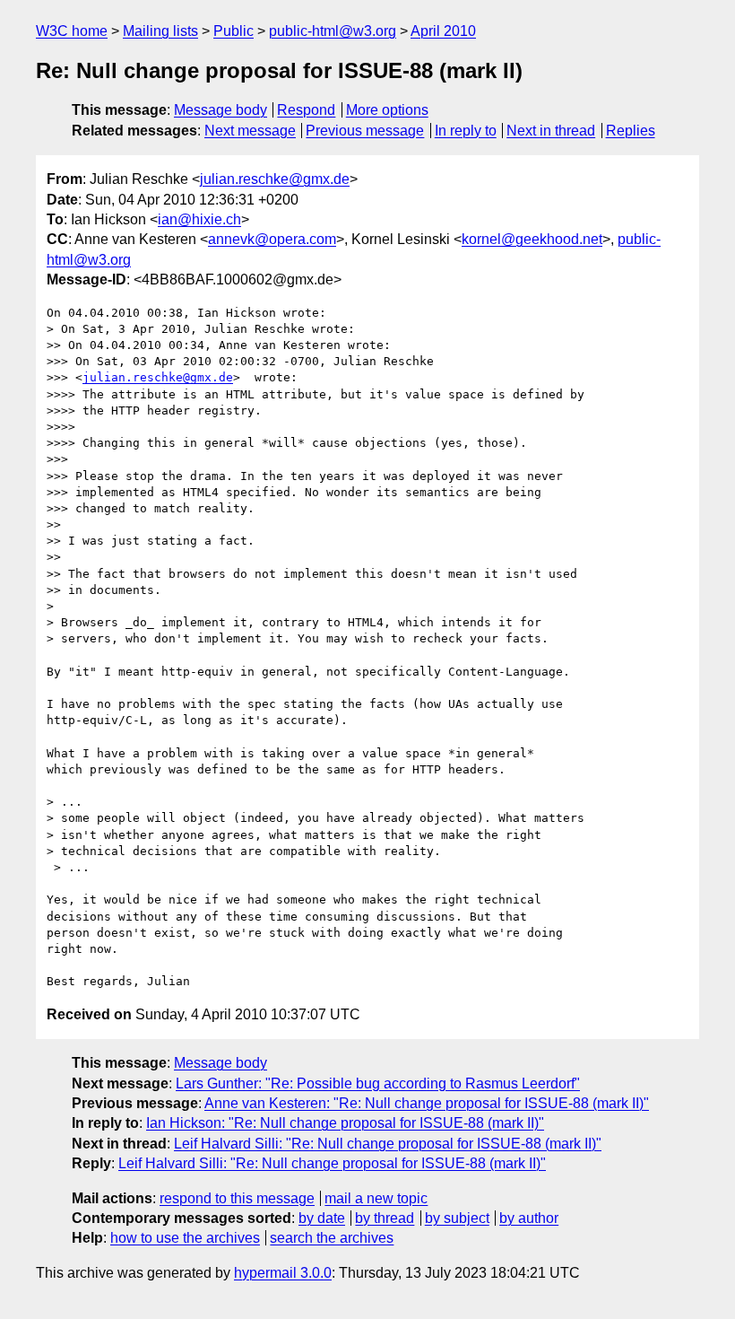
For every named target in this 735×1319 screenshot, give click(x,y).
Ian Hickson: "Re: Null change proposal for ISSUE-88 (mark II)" (345, 1123)
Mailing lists (160, 31)
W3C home (72, 31)
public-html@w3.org (332, 31)
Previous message (365, 130)
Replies (630, 130)
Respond (306, 110)
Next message (250, 130)
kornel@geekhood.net (532, 239)
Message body (220, 110)
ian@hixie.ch (199, 219)
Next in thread (550, 130)
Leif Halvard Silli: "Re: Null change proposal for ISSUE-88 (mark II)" (387, 1143)
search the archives (331, 1237)
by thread (384, 1218)
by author (528, 1218)
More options (387, 110)
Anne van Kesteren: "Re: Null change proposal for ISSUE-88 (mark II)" (426, 1103)
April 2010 (443, 31)
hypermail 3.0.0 (283, 1272)
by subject (457, 1218)
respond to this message (237, 1198)
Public (233, 31)
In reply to (466, 130)
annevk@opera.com (272, 239)
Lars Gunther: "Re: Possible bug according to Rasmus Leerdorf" (378, 1083)
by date (321, 1218)
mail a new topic (376, 1198)
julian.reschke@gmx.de (275, 179)
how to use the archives (185, 1237)
